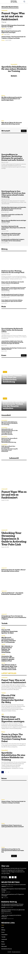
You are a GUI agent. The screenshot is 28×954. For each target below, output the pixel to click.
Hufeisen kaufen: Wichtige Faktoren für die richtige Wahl (12, 271)
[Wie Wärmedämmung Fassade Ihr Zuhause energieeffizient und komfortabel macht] (14, 86)
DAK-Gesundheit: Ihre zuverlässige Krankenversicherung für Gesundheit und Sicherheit (9, 448)
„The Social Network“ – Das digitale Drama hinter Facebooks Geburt (12, 593)
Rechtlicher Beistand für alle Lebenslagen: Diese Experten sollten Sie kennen (13, 228)
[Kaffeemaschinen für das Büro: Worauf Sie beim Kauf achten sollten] (14, 558)
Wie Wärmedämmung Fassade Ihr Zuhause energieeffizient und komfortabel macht (11, 98)
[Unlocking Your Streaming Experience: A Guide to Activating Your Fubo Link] (14, 515)
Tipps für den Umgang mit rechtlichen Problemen (11, 916)
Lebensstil (4, 10)
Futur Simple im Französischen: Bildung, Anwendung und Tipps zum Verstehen (12, 300)
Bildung (3, 95)
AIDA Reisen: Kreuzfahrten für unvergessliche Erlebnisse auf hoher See (12, 850)
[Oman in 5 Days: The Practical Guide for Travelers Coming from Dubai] (14, 790)
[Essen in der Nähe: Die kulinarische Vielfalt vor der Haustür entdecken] (14, 398)
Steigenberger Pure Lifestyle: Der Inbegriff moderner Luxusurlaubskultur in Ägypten (13, 617)
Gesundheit (14, 64)
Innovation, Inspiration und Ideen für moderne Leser (12, 215)
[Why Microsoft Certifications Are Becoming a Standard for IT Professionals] (23, 639)
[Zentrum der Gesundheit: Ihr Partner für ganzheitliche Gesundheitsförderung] (23, 439)
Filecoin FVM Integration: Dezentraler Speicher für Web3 (13, 25)
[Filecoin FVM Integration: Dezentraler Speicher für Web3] (23, 630)
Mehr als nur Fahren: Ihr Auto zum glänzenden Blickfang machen (11, 123)
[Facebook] (10, 877)
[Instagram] (13, 877)
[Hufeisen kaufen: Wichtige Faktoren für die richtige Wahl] (14, 261)
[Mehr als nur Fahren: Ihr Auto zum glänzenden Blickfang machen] (14, 111)
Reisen (3, 40)
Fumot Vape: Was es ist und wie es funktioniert (13, 16)
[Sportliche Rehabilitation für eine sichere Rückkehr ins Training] (14, 52)
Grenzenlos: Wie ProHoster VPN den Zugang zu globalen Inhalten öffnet (7, 658)
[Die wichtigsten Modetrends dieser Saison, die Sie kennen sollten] (14, 318)
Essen (4, 372)
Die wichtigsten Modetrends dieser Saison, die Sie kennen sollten (12, 330)
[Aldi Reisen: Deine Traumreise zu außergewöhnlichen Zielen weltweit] (14, 814)
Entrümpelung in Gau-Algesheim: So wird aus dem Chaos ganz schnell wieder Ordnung (13, 194)
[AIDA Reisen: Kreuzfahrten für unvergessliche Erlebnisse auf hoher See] (14, 838)
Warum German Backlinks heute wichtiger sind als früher (13, 221)
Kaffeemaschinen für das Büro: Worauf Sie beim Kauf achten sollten (13, 570)
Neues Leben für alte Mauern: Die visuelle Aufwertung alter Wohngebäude (12, 282)
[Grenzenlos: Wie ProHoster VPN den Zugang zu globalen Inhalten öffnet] (23, 658)
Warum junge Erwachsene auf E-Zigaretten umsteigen (11, 31)
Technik (3, 28)
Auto (2, 120)
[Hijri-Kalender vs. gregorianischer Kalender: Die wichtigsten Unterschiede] (23, 647)
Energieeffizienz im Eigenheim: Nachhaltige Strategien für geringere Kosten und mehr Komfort (12, 157)
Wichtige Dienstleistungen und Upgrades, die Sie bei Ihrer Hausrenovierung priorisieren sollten (13, 209)
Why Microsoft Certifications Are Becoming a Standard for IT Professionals (8, 640)
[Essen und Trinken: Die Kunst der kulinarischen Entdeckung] (14, 371)
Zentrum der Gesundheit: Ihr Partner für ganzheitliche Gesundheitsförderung (9, 440)
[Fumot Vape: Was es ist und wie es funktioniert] (14, 474)
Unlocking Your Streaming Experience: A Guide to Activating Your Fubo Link (13, 538)
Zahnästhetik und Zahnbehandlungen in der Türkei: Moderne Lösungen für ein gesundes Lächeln (9, 431)
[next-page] (11, 772)
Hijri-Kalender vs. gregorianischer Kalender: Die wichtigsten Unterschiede (7, 649)
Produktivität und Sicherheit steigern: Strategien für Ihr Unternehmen (12, 240)
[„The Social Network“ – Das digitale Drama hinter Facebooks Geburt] (14, 581)
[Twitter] (15, 877)
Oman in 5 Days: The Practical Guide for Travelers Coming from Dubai (13, 37)
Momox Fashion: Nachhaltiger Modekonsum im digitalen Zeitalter (13, 348)
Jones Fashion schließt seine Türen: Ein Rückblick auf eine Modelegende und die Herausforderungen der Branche (12, 342)
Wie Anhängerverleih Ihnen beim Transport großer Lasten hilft (11, 234)
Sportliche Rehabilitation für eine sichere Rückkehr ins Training (14, 68)
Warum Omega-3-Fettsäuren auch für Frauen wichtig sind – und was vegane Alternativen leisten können (13, 289)
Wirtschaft (4, 918)
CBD (2, 34)
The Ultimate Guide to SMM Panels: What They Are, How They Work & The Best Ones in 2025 (9, 667)
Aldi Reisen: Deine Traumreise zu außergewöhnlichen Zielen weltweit (12, 825)
